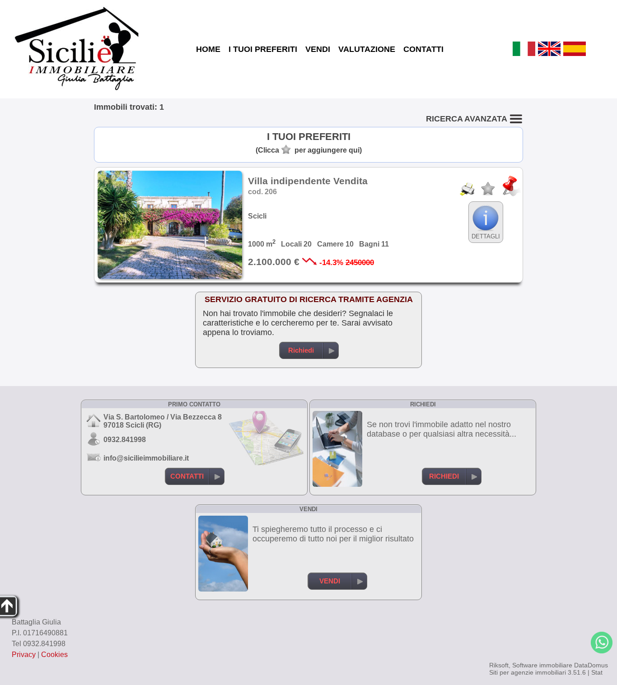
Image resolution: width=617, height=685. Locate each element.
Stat (597, 672)
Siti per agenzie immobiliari (527, 672)
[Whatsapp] (601, 642)
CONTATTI (423, 49)
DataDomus (591, 665)
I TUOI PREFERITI (263, 49)
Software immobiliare (542, 665)
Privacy (24, 654)
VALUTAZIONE (366, 49)
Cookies (54, 654)
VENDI (317, 49)
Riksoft (499, 665)
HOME (208, 49)
